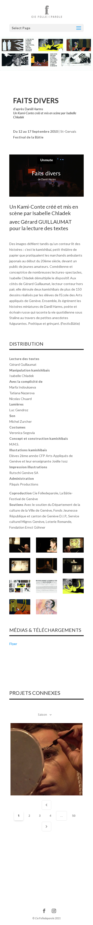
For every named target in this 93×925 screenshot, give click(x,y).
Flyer (13, 644)
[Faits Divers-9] (73, 586)
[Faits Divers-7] (19, 586)
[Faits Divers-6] (73, 565)
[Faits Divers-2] (46, 545)
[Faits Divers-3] (73, 545)
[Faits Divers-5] (46, 565)
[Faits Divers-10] (19, 606)
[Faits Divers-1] (19, 545)
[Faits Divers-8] (46, 586)
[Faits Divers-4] (19, 565)
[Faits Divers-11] (46, 606)
